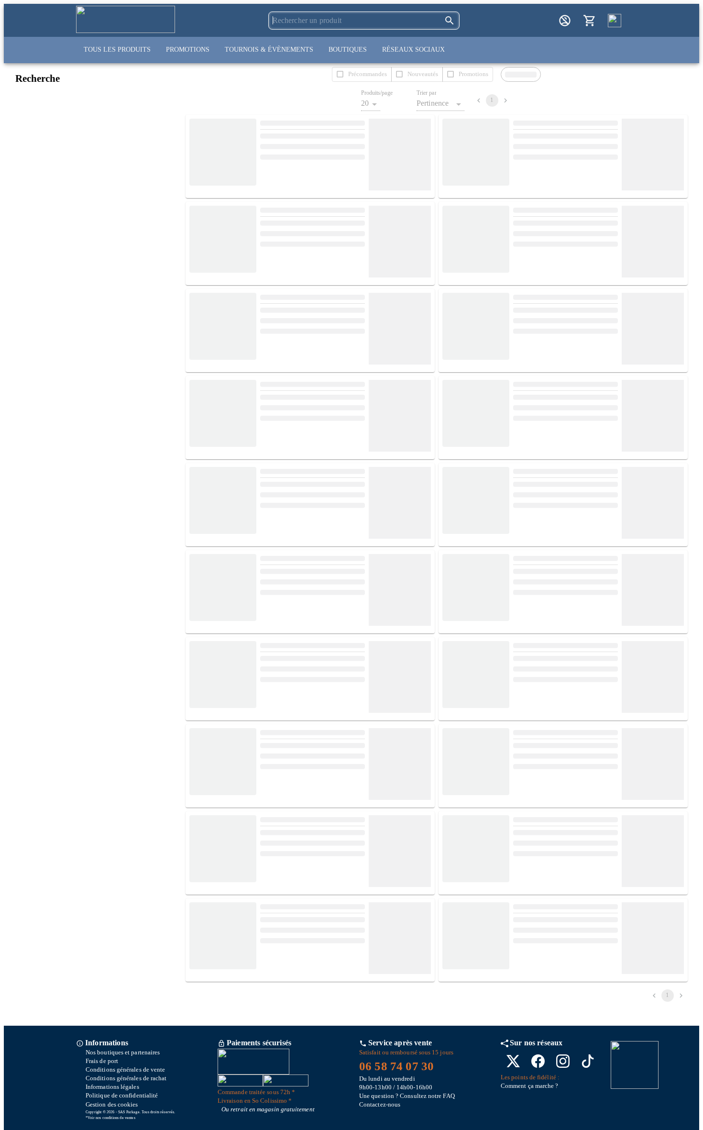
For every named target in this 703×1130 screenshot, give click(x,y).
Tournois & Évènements (269, 49)
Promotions (187, 49)
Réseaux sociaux (413, 49)
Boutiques (348, 49)
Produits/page (377, 93)
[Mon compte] (564, 20)
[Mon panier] (589, 20)
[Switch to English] (614, 20)
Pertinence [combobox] (433, 103)
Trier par (427, 93)
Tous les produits (117, 49)
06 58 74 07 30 (396, 1066)
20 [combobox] (365, 103)
